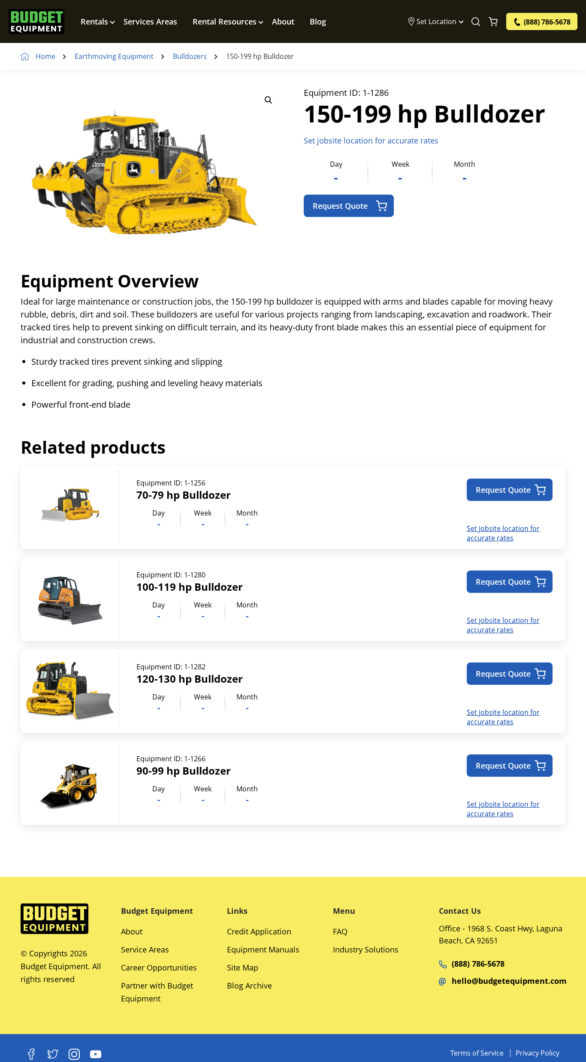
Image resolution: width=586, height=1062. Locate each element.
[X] (52, 1054)
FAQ (340, 931)
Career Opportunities (159, 967)
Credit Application (259, 931)
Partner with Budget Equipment (157, 992)
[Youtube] (95, 1054)
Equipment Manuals (263, 949)
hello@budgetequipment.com (509, 981)
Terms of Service (477, 1053)
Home (45, 56)
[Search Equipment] (475, 21)
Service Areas (145, 949)
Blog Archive (249, 985)
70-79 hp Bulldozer (183, 495)
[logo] (36, 21)
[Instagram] (74, 1054)
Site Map (242, 967)
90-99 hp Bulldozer (183, 770)
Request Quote (340, 206)
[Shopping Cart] (493, 21)
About (283, 21)
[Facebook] (31, 1054)
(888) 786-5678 (478, 963)
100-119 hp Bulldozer (189, 587)
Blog (318, 21)
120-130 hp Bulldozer (189, 678)
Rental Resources (225, 21)
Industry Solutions (366, 949)
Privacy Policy (537, 1053)
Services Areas (150, 21)
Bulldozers (190, 56)
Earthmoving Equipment (114, 56)
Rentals (94, 21)
